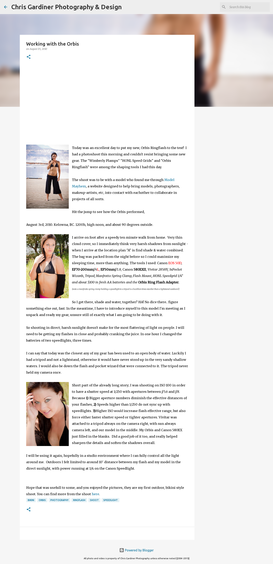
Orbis (42, 500)
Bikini (31, 500)
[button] (28, 57)
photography (59, 500)
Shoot (94, 500)
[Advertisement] (107, 96)
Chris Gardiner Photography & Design (66, 6)
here (95, 494)
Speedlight (110, 500)
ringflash (79, 500)
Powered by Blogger (139, 550)
